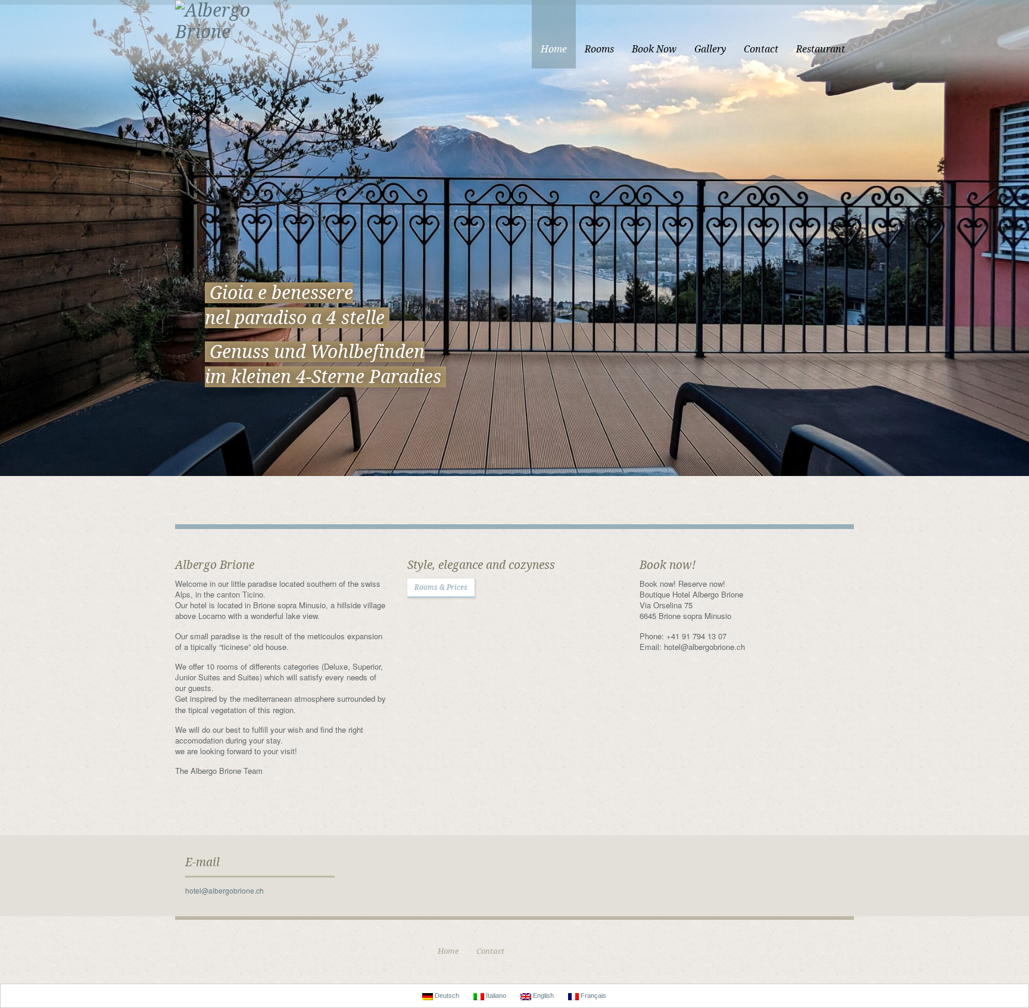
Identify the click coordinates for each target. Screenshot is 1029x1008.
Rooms (599, 49)
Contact (761, 49)
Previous (10, 273)
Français (592, 995)
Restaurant (820, 49)
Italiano (495, 995)
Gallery (710, 49)
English (542, 995)
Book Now (654, 49)
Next (1019, 273)
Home (554, 49)
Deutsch (446, 995)
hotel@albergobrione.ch (224, 890)
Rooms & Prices (440, 587)
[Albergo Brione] (234, 20)
